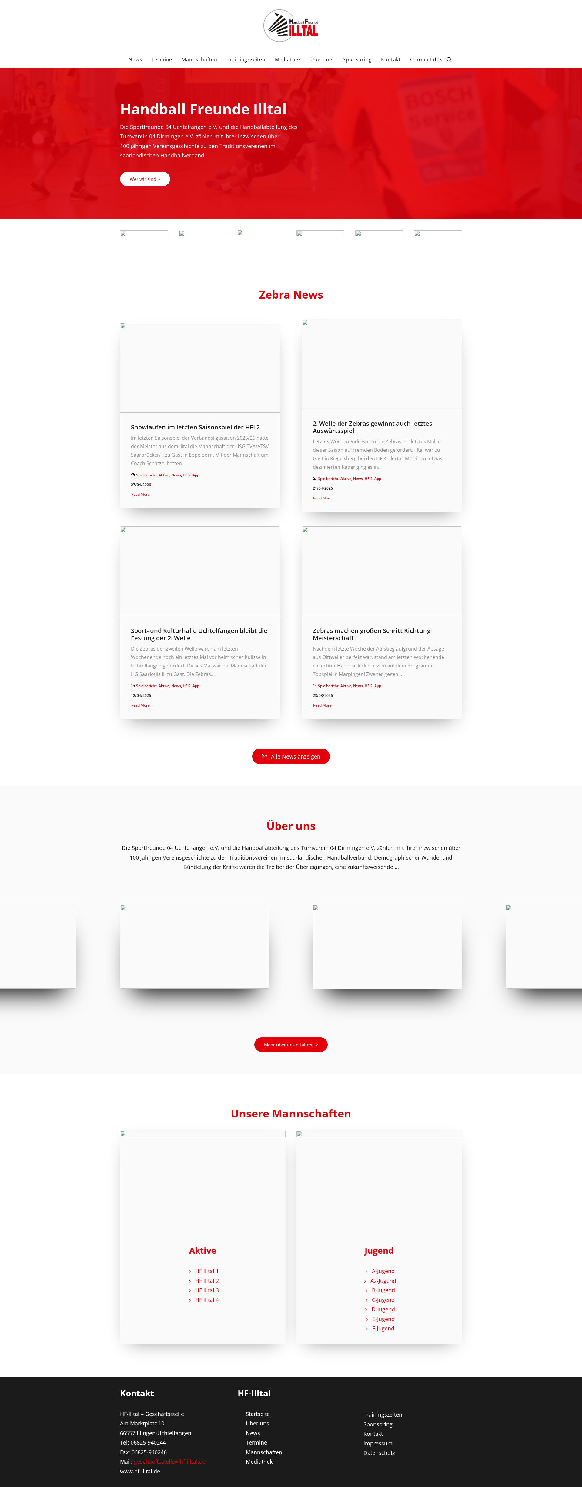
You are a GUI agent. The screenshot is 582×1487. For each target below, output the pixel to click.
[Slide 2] (294, 1012)
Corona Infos (426, 59)
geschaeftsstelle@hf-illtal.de (170, 1461)
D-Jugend (383, 1309)
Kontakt (391, 59)
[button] (452, 59)
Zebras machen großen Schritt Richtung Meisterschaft (371, 634)
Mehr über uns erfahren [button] (289, 1045)
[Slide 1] (287, 1012)
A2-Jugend (383, 1280)
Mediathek (288, 59)
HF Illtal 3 (207, 1290)
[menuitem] (135, 59)
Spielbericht (146, 475)
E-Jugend (383, 1319)
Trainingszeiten (246, 59)
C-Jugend (383, 1299)
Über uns (321, 59)
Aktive (164, 475)
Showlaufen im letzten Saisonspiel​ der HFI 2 (195, 427)
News (135, 59)
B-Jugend (383, 1290)
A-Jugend (383, 1271)
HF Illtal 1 (207, 1271)
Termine (162, 59)
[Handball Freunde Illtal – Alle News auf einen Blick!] (291, 25)
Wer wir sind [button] (143, 179)
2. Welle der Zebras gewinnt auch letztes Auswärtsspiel (372, 427)
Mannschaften (199, 59)
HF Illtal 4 (207, 1299)
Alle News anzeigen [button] (295, 756)
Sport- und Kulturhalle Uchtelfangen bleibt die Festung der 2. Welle (199, 634)
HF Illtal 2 (207, 1280)
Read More (140, 494)
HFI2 (187, 475)
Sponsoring (357, 59)
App (195, 475)
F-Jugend (383, 1328)
